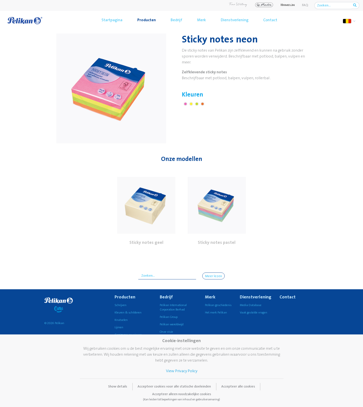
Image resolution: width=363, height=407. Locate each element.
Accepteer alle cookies (238, 386)
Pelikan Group (169, 317)
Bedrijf (176, 20)
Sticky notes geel (146, 242)
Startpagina (111, 20)
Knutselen (121, 320)
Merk (201, 20)
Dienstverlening (234, 20)
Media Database (251, 305)
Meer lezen (213, 276)
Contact (270, 20)
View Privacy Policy (181, 371)
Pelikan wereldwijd (171, 324)
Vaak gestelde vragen (253, 312)
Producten (146, 20)
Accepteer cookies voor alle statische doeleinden (174, 386)
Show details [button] (117, 386)
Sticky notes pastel (217, 242)
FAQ (305, 5)
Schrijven (120, 305)
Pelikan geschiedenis (218, 305)
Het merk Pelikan (216, 312)
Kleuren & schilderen (128, 312)
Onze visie (166, 331)
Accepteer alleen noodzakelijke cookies (181, 396)
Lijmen (119, 327)
